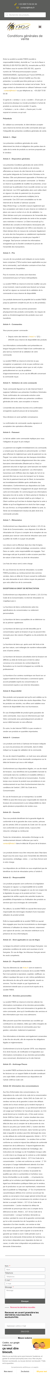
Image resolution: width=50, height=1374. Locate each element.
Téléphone (9, 1273)
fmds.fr (32, 337)
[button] (40, 27)
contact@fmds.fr (10, 91)
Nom (7, 1266)
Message (8, 1287)
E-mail (7, 1280)
